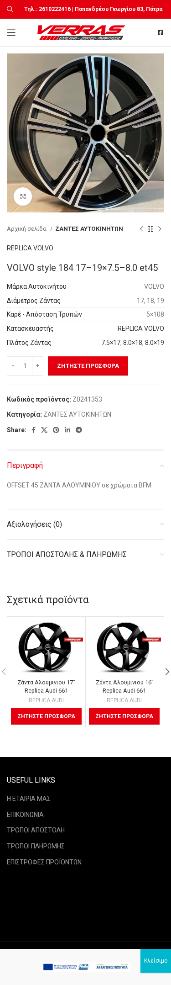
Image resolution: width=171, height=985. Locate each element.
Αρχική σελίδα (27, 228)
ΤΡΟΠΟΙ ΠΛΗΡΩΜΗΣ (36, 846)
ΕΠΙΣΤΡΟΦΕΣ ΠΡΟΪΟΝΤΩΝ (44, 862)
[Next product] (159, 228)
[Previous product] (141, 228)
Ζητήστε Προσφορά (88, 365)
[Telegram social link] (79, 430)
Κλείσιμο (155, 961)
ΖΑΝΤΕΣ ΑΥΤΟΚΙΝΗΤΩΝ (89, 228)
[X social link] (44, 430)
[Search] (8, 9)
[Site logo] (82, 32)
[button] (46, 716)
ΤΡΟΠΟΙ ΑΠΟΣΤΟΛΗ (36, 830)
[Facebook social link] (33, 430)
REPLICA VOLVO (30, 248)
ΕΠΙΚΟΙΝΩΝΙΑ (25, 814)
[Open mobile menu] (11, 32)
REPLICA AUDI (46, 700)
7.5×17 (110, 342)
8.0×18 (132, 342)
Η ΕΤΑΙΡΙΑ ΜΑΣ (29, 798)
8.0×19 (154, 342)
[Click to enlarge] (23, 196)
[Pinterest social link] (56, 430)
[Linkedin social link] (67, 430)
